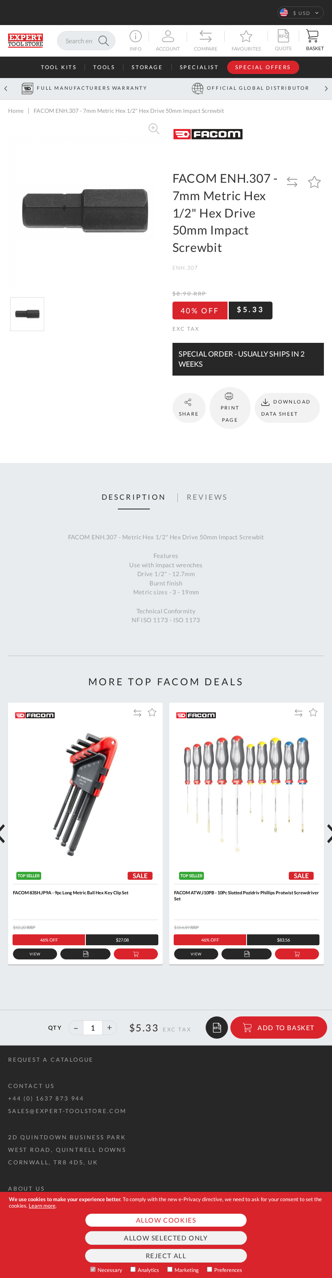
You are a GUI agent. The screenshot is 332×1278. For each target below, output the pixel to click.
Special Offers (263, 67)
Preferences (228, 1270)
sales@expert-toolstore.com (67, 1110)
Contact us (31, 1085)
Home (15, 110)
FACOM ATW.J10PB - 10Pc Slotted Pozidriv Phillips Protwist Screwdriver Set (246, 895)
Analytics (148, 1270)
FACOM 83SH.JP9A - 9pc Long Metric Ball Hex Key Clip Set (70, 892)
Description (134, 497)
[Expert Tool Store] (25, 40)
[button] (300, 12)
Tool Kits (59, 67)
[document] (166, 1235)
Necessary (110, 1270)
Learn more (42, 1205)
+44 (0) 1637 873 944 (46, 1098)
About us (26, 1188)
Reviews (207, 497)
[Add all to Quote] (217, 1027)
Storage (147, 67)
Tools (104, 67)
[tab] (134, 497)
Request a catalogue (51, 1059)
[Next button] (326, 88)
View (35, 954)
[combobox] (86, 40)
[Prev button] (5, 88)
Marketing (187, 1270)
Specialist (199, 67)
